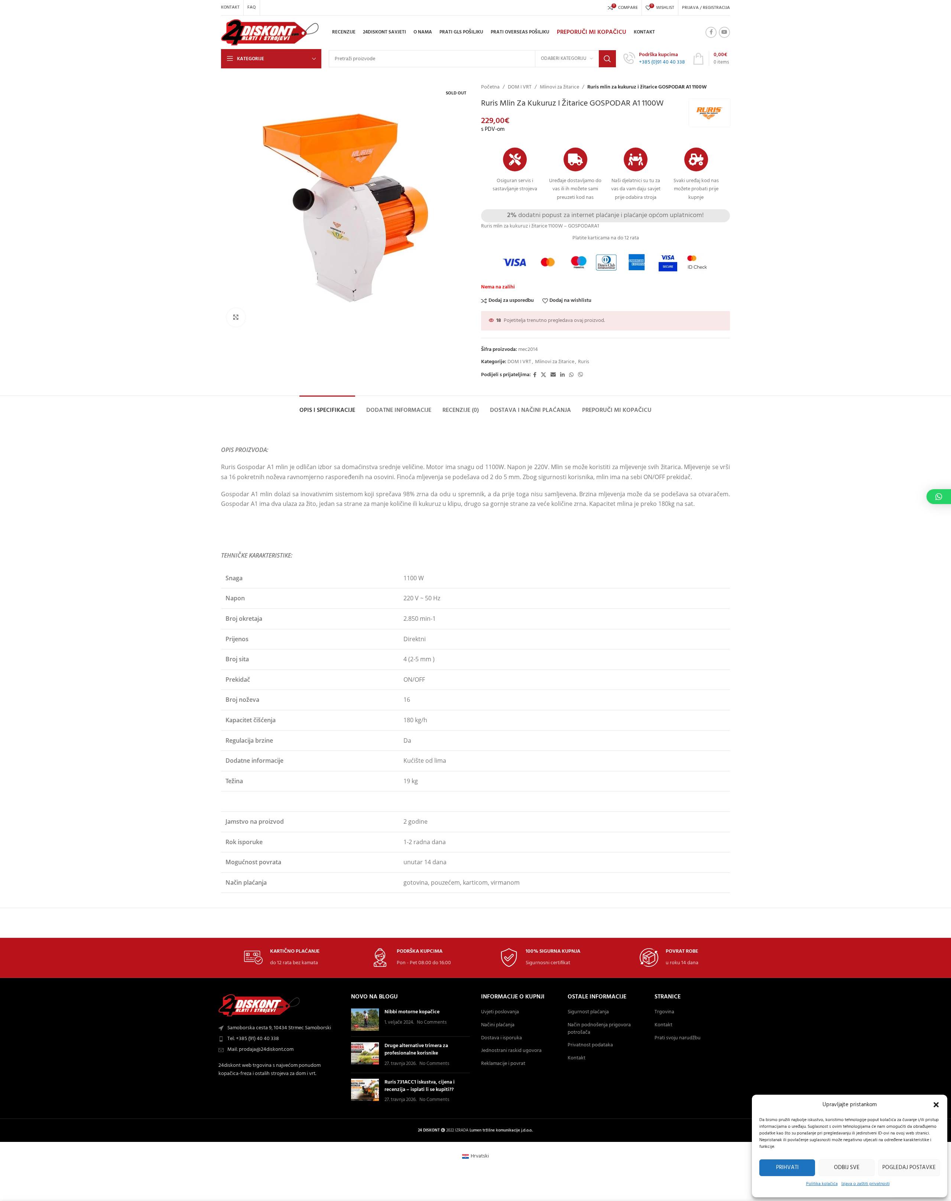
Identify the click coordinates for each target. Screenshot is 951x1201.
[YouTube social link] (724, 32)
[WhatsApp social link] (571, 375)
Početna (490, 87)
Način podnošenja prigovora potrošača (599, 1028)
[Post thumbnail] (365, 1019)
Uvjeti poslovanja (500, 1012)
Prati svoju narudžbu (678, 1038)
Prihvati (787, 1167)
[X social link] (543, 375)
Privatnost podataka (590, 1045)
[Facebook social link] (711, 32)
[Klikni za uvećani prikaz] (236, 317)
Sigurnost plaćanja (588, 1012)
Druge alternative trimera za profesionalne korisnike (416, 1050)
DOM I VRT (520, 87)
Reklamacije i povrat (503, 1064)
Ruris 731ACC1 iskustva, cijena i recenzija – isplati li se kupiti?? (419, 1086)
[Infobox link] (654, 59)
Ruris (583, 362)
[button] (936, 1104)
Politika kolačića (822, 1184)
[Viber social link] (580, 375)
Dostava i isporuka (501, 1038)
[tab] (327, 407)
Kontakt (576, 1058)
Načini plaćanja (498, 1025)
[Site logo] (270, 32)
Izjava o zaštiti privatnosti (865, 1184)
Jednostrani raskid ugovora (511, 1051)
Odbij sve (847, 1167)
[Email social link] (553, 375)
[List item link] (280, 1039)
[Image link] (259, 1005)
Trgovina (664, 1012)
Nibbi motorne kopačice (411, 1012)
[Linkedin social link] (562, 375)
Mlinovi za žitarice (559, 87)
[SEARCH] (607, 58)
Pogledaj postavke (909, 1167)
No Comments (432, 1022)
